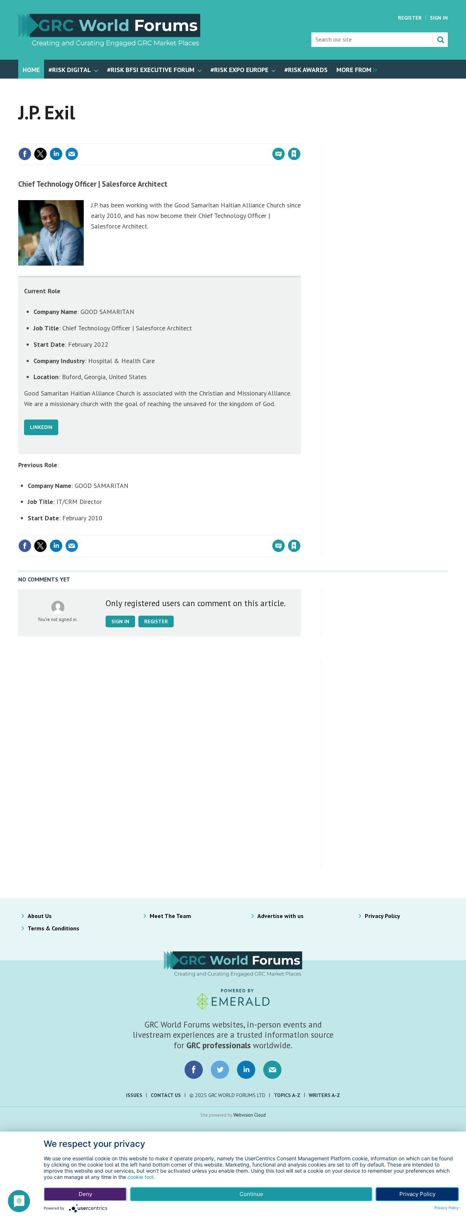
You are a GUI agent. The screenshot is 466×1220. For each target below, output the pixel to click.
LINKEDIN (41, 427)
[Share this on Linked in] (56, 153)
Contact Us (166, 1095)
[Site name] (109, 44)
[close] (300, 139)
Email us (272, 1069)
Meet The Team (170, 915)
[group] (355, 69)
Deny (85, 1194)
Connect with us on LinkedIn (246, 1069)
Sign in (208, 139)
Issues (134, 1095)
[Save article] (294, 153)
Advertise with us (280, 915)
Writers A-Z (324, 1095)
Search (440, 39)
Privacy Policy (382, 915)
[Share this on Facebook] (24, 153)
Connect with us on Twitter (219, 1069)
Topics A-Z (287, 1095)
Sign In (439, 18)
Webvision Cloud (249, 1115)
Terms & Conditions (53, 928)
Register (410, 18)
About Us (40, 915)
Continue (251, 1194)
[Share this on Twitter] (40, 153)
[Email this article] (71, 153)
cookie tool (140, 1177)
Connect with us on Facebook (193, 1069)
